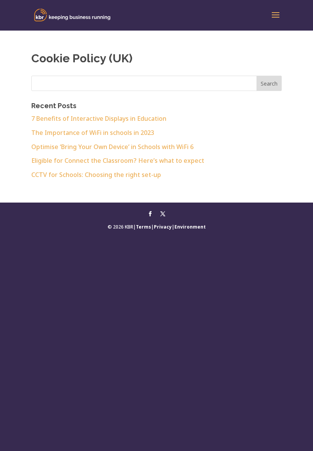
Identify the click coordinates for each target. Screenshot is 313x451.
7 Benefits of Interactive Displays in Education (98, 118)
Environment (190, 227)
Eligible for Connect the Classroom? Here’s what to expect (117, 160)
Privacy (163, 227)
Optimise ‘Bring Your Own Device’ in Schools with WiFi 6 (112, 147)
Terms (143, 227)
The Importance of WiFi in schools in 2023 (92, 132)
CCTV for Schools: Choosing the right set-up (96, 174)
